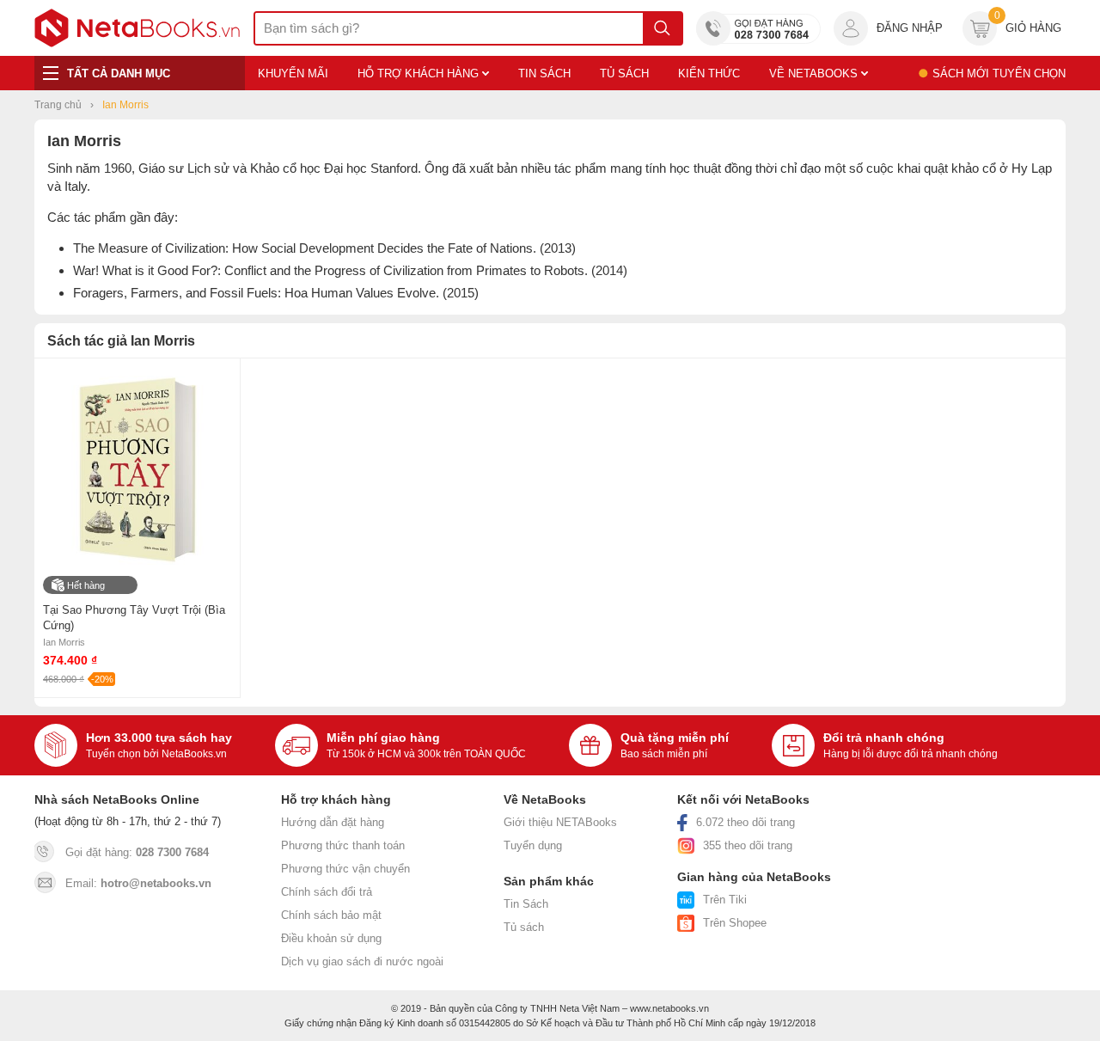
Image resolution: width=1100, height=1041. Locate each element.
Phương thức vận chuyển (345, 868)
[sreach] (662, 28)
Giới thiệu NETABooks (560, 822)
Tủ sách (524, 927)
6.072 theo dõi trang (745, 822)
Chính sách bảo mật (331, 915)
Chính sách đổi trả (326, 891)
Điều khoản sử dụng (331, 938)
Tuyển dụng (533, 845)
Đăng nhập (910, 27)
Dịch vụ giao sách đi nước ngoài (362, 961)
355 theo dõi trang (747, 845)
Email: (138, 883)
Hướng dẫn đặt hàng (332, 822)
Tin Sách (526, 903)
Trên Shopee (735, 922)
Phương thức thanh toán (343, 845)
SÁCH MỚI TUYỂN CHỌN (999, 73)
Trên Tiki (725, 899)
